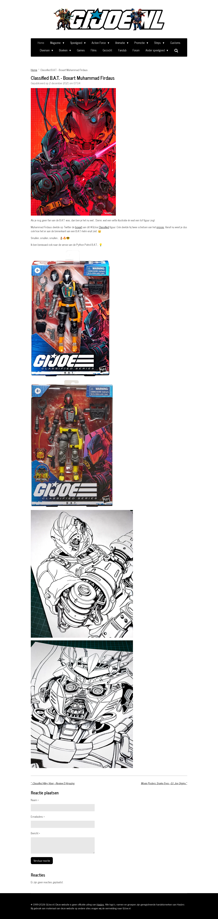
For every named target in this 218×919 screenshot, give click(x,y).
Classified (104, 227)
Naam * (35, 800)
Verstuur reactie (42, 860)
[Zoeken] (176, 50)
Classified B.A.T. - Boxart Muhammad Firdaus (64, 70)
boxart (78, 227)
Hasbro (100, 904)
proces (160, 227)
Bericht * (35, 833)
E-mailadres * (38, 817)
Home (34, 70)
